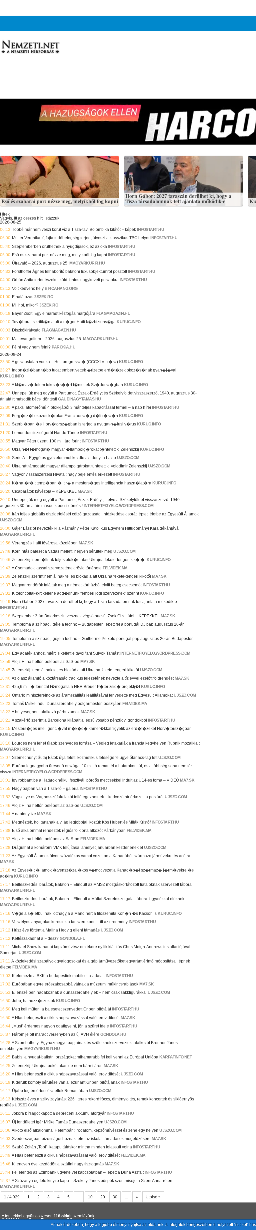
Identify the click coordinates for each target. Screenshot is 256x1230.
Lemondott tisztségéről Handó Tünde (45, 432)
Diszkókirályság (26, 330)
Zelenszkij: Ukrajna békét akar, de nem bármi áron (57, 1065)
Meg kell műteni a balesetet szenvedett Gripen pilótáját (61, 1009)
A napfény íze (24, 814)
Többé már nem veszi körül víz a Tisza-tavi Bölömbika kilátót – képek (74, 229)
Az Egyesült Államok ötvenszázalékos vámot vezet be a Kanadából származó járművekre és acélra (101, 856)
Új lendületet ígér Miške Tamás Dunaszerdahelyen (57, 1122)
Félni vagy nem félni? (31, 347)
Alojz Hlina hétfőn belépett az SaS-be (45, 661)
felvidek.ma (115, 568)
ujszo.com (128, 457)
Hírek (5, 214)
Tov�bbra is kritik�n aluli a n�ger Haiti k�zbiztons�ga (64, 321)
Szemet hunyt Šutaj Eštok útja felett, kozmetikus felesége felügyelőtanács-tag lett (84, 757)
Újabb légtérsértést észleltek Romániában (50, 1090)
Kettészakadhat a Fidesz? (35, 938)
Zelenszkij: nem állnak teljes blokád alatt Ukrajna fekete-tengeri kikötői (75, 670)
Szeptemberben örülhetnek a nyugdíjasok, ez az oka (59, 246)
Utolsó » (153, 1197)
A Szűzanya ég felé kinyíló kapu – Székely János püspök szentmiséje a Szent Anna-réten (92, 1180)
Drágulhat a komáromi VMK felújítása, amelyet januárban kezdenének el (77, 847)
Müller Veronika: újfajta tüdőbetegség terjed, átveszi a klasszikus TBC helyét (80, 238)
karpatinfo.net (175, 1057)
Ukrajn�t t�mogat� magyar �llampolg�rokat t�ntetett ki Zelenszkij (75, 449)
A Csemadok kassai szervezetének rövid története (57, 568)
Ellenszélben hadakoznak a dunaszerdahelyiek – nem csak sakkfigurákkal (79, 992)
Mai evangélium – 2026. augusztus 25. (47, 338)
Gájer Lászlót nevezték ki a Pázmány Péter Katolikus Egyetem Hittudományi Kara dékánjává (95, 528)
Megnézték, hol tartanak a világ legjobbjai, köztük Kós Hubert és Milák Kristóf (81, 822)
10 (90, 1197)
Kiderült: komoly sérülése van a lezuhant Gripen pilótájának (66, 1082)
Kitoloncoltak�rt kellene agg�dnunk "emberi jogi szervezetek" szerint (75, 593)
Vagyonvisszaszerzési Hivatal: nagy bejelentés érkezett (62, 474)
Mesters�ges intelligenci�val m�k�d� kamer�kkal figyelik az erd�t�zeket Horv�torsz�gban (102, 728)
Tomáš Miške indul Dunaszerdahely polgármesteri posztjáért (66, 703)
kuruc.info (128, 321)
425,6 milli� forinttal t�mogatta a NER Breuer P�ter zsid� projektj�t (76, 686)
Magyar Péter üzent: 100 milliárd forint (46, 441)
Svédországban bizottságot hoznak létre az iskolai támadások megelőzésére (81, 1138)
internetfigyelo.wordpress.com (119, 505)
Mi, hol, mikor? (25, 305)
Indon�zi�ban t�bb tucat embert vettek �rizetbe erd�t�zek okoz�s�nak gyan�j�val (94, 370)
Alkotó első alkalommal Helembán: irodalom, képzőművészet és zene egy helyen (85, 1130)
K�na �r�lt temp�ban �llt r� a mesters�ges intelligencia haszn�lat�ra (81, 483)
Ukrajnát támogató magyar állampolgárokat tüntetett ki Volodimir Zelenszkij (79, 466)
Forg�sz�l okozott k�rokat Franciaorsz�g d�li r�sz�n (65, 415)
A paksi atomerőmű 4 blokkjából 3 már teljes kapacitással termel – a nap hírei (81, 407)
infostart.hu (150, 229)
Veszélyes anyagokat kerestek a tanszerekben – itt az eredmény (70, 922)
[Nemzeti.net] (30, 47)
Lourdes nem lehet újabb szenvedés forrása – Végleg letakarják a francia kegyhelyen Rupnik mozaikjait (106, 743)
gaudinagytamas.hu (79, 399)
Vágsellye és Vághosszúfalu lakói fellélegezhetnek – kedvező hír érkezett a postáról (88, 797)
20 (102, 1197)
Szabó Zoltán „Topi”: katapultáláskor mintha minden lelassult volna (72, 1147)
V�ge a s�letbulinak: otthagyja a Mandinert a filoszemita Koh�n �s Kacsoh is (84, 913)
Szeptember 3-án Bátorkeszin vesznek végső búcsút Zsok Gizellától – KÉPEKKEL (86, 616)
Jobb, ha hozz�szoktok (33, 1000)
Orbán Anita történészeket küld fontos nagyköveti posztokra (65, 280)
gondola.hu (72, 938)
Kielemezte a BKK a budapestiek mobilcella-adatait (58, 975)
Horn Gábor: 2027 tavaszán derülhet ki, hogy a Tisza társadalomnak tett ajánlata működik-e (178, 199)
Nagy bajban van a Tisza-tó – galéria (45, 788)
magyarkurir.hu (87, 263)
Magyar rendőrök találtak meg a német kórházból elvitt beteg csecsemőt (77, 585)
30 (115, 1197)
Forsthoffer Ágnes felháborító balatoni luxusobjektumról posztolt (69, 271)
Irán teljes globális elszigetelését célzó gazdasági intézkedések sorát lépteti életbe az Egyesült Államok (105, 514)
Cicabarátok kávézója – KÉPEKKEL (44, 491)
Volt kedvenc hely (28, 288)
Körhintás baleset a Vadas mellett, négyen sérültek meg (62, 551)
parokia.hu (63, 347)
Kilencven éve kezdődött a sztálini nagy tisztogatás (58, 1164)
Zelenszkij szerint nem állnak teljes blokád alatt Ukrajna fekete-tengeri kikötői (81, 576)
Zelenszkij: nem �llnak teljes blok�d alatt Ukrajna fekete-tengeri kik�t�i (79, 559)
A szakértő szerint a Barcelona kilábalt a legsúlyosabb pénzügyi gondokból (79, 720)
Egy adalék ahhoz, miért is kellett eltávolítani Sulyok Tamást (65, 653)
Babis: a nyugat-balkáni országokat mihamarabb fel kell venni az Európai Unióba (85, 1057)
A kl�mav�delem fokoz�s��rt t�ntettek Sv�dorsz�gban (67, 384)
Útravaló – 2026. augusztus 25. (40, 263)
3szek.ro (43, 297)
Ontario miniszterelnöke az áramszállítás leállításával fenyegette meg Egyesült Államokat (92, 695)
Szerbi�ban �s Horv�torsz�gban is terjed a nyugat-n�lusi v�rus (74, 424)
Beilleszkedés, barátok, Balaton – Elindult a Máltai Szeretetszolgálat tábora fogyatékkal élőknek (98, 899)
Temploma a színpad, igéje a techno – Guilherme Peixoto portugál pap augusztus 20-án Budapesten (103, 638)
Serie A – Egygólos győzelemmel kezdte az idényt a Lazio (64, 457)
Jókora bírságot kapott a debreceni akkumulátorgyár (59, 1113)
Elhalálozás (22, 297)
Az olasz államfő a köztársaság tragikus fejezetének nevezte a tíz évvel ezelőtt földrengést (93, 678)
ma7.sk (85, 491)
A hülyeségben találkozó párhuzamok (46, 712)
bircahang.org (61, 288)
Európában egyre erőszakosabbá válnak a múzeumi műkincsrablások (75, 984)
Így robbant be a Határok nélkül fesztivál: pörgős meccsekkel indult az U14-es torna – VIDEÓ (95, 780)
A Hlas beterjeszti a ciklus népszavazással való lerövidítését (66, 1017)
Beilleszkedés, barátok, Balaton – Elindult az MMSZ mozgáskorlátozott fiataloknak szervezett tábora (102, 884)
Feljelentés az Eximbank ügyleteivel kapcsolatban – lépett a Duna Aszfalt (78, 1172)
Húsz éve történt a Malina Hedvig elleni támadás (56, 930)
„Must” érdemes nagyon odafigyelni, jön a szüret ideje (60, 1026)
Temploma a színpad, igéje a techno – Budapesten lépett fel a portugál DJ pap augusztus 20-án (98, 624)
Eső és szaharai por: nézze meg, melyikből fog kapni (59, 201)
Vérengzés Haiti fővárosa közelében (45, 543)
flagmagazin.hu (113, 313)
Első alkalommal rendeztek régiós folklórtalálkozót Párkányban (69, 830)
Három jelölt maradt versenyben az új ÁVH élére (55, 1034)
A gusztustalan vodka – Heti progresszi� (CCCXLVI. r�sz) (65, 361)
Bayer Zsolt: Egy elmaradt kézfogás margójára (53, 313)
